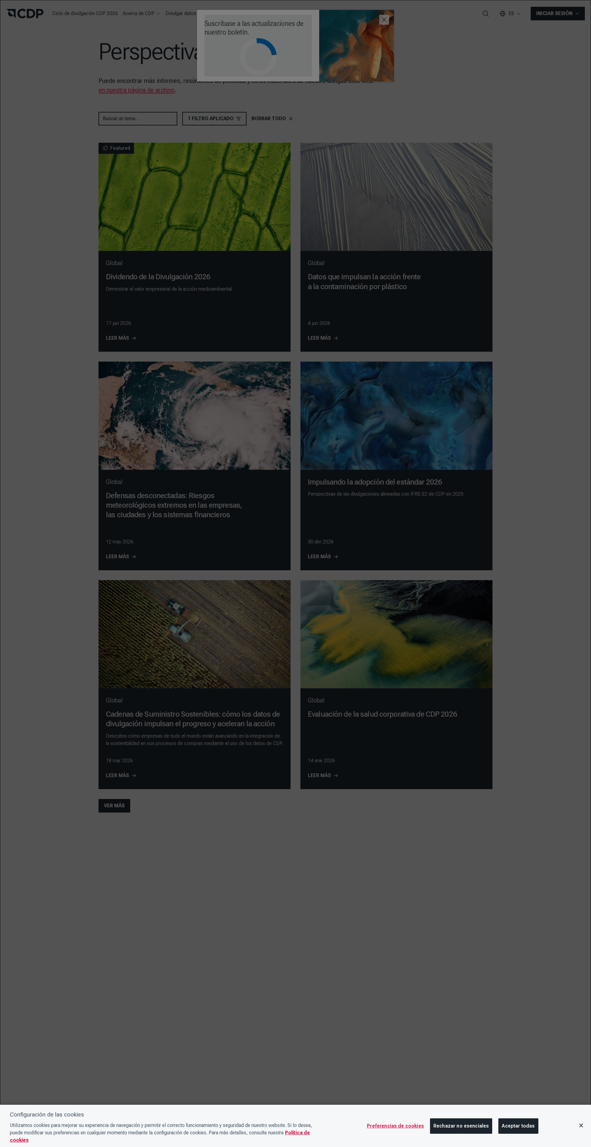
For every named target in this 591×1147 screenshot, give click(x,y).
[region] (295, 1126)
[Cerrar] (581, 1125)
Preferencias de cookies (395, 1126)
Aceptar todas (518, 1126)
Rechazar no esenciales (461, 1126)
